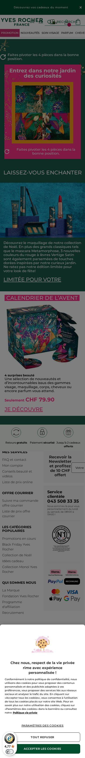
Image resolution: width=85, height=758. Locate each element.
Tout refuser (42, 737)
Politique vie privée (25, 712)
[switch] (10, 751)
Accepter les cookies (42, 748)
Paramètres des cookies (43, 725)
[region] (42, 691)
